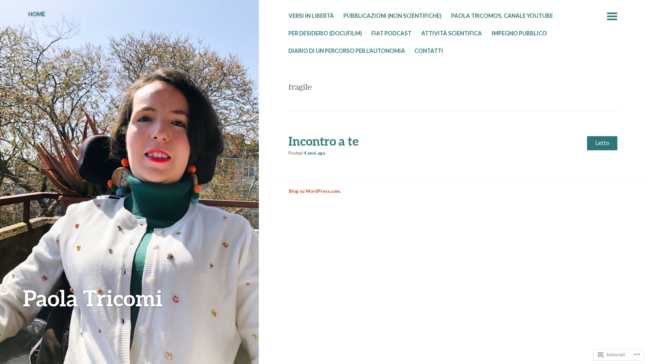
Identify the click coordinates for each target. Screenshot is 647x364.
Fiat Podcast (391, 33)
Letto (602, 143)
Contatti (428, 51)
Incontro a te (323, 140)
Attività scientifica (451, 33)
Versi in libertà (311, 15)
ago (314, 153)
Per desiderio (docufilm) (325, 33)
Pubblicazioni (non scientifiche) (392, 15)
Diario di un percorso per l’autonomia (346, 51)
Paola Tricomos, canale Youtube (502, 15)
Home (36, 14)
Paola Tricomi (93, 297)
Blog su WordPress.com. (315, 191)
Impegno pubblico (519, 33)
